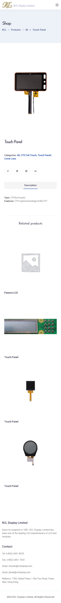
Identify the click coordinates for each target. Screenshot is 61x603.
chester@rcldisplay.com (20, 566)
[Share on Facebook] (7, 171)
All (18, 155)
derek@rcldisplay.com (19, 572)
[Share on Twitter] (17, 171)
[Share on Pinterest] (26, 171)
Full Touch (31, 155)
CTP (23, 155)
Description (30, 185)
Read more (30, 277)
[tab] (30, 185)
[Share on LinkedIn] (35, 171)
